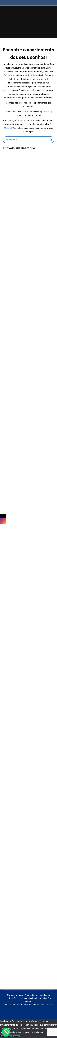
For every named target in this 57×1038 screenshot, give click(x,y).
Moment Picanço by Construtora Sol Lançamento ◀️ (28, 878)
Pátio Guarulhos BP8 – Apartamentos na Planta (29, 774)
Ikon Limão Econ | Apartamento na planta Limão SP (28, 304)
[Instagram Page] (3, 521)
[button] (6, 1032)
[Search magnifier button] (51, 140)
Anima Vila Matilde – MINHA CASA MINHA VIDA (28, 982)
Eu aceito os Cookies (10, 1036)
